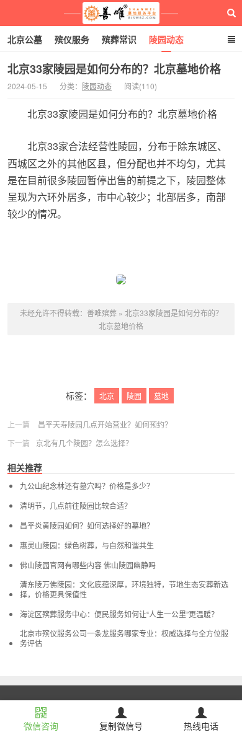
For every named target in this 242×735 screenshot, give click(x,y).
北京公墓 (24, 39)
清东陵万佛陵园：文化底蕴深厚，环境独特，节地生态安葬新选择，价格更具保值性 (124, 589)
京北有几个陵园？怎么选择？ (84, 443)
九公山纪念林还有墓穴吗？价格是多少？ (87, 486)
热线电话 (201, 726)
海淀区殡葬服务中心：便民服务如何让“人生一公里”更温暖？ (119, 614)
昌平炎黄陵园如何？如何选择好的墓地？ (87, 525)
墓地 (161, 395)
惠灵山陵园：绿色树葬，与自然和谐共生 (87, 545)
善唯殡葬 (121, 13)
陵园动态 (166, 39)
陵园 (134, 395)
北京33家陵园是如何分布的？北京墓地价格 (114, 69)
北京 (106, 395)
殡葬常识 (119, 39)
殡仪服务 (72, 39)
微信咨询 (41, 726)
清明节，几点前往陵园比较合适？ (76, 506)
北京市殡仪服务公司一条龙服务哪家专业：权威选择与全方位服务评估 (124, 638)
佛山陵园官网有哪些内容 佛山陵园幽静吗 (88, 565)
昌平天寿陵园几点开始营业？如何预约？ (105, 424)
